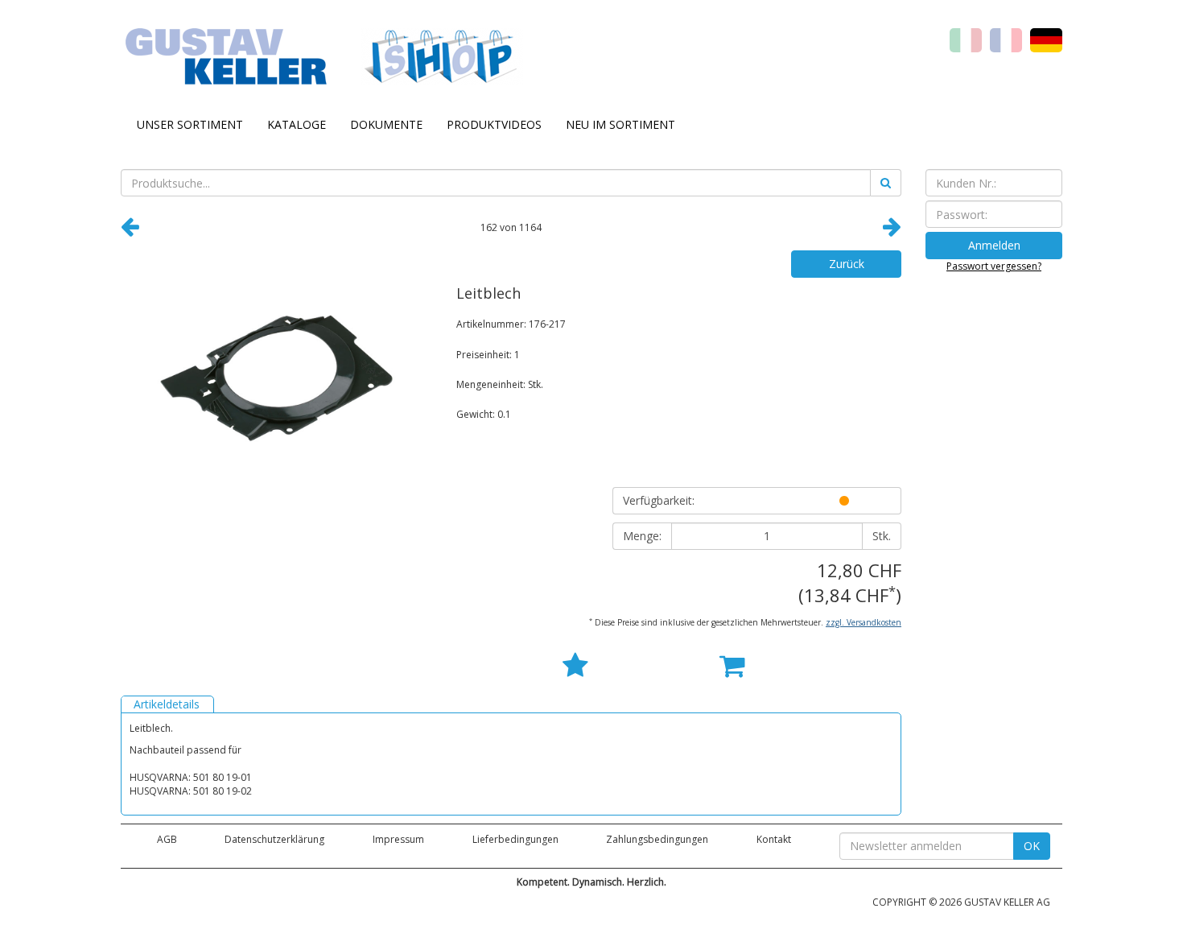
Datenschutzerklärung (274, 839)
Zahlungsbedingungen (657, 839)
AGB (167, 839)
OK (1032, 845)
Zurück (846, 263)
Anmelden (994, 245)
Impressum (398, 839)
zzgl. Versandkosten (863, 622)
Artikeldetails (167, 704)
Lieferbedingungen (515, 839)
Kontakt (773, 839)
